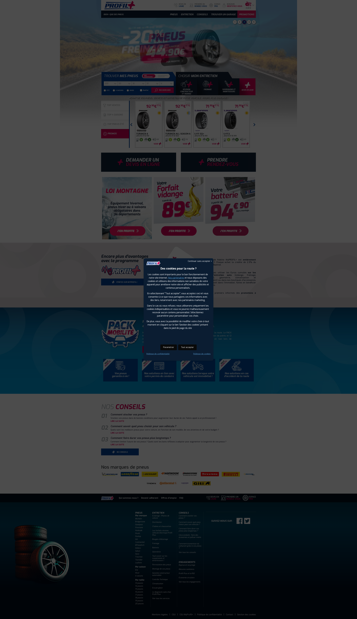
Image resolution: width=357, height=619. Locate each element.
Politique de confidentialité (158, 354)
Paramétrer (168, 347)
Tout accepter (187, 347)
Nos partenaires (176, 277)
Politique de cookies (202, 354)
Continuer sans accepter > (200, 261)
